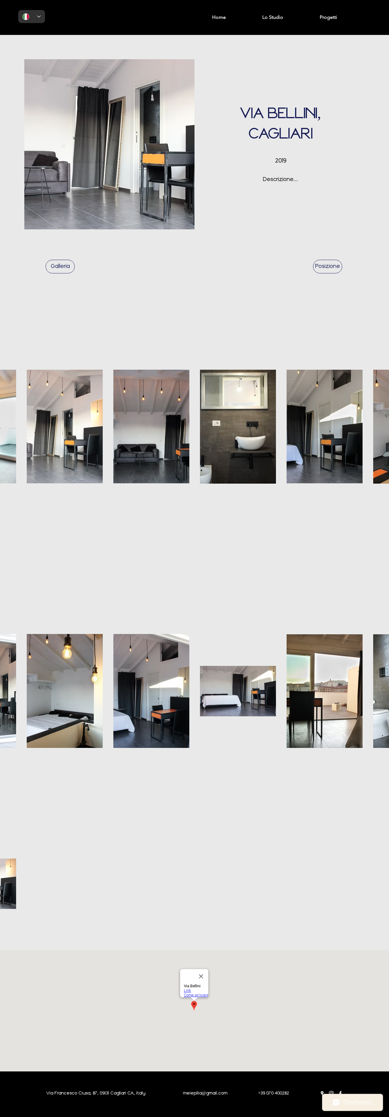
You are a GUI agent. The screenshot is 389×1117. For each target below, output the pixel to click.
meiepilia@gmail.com (205, 1093)
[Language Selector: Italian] (31, 16)
